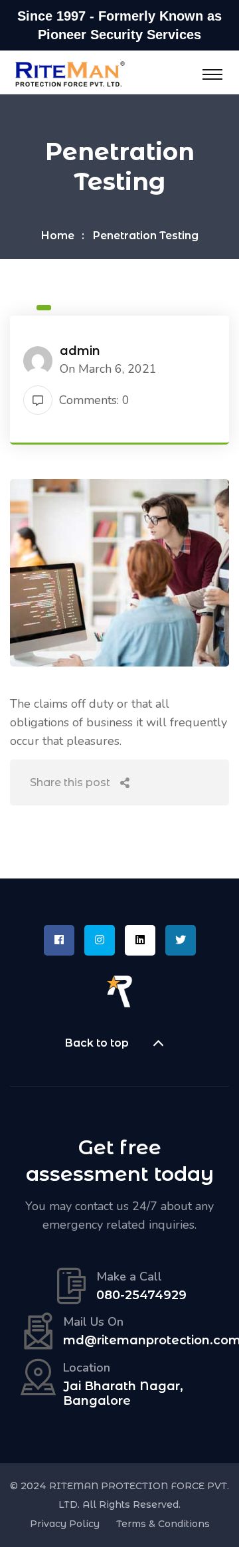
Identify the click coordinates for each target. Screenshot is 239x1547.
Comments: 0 (94, 400)
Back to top (97, 1043)
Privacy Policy (65, 1524)
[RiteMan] (69, 73)
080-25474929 (141, 1295)
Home (57, 235)
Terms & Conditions (163, 1524)
